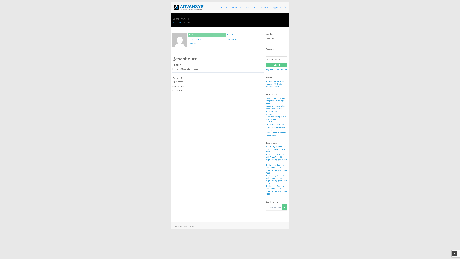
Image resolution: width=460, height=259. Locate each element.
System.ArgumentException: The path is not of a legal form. (276, 100)
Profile (191, 35)
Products (235, 7)
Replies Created (195, 39)
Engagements (232, 39)
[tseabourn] (179, 41)
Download (249, 7)
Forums (178, 23)
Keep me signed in (275, 59)
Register (269, 70)
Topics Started (232, 35)
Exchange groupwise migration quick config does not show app (276, 132)
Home (223, 7)
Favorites (192, 43)
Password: (270, 49)
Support (276, 7)
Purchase (262, 7)
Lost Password (282, 70)
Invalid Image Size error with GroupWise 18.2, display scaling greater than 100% (276, 124)
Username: (270, 39)
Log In (277, 65)
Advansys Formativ (273, 86)
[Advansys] (189, 7)
